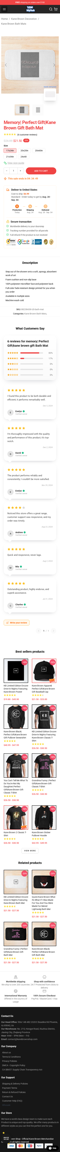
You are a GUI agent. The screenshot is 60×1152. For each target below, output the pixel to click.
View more (30, 851)
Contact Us (7, 1096)
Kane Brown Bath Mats (13, 23)
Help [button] (54, 1148)
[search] (51, 9)
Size (6, 145)
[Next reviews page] (53, 631)
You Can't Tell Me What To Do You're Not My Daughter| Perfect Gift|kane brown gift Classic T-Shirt (16, 786)
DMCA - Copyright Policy (13, 1065)
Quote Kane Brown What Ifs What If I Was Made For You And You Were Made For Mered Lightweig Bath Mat (43, 903)
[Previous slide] (6, 65)
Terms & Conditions (11, 1057)
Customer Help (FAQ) (12, 1101)
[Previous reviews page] (38, 631)
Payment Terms (9, 1088)
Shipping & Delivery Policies (15, 1083)
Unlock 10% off (6, 1138)
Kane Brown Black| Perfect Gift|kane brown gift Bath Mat (43, 952)
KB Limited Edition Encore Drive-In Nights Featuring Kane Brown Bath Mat (16, 900)
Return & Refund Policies (14, 1092)
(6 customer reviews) (27, 134)
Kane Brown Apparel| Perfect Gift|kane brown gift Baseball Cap (43, 688)
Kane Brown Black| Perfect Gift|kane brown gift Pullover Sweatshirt (15, 734)
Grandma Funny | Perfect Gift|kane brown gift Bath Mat (16, 952)
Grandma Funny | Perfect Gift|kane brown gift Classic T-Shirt (44, 783)
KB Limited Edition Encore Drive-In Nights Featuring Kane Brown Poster (16, 688)
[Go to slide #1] (22, 109)
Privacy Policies (9, 1061)
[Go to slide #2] (38, 109)
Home (4, 18)
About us (6, 1052)
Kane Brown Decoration (24, 18)
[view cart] (56, 9)
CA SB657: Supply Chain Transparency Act (22, 1069)
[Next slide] (54, 65)
